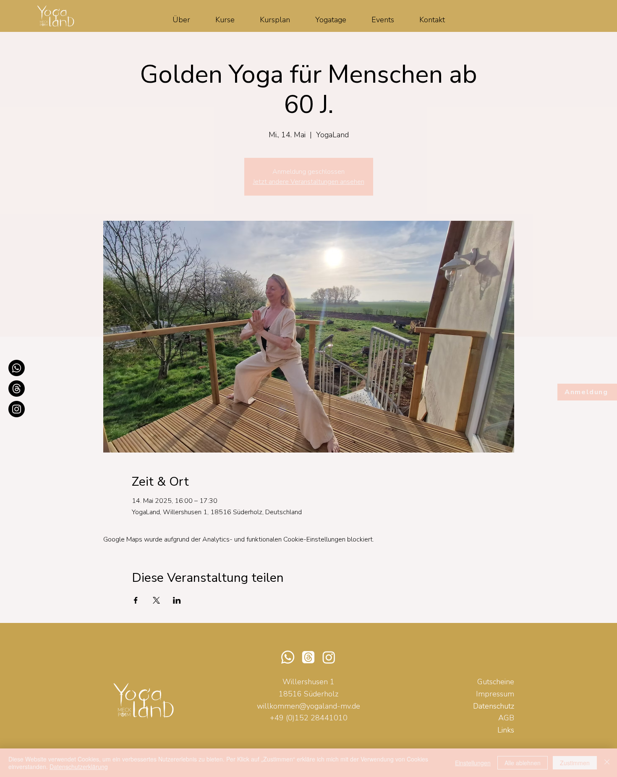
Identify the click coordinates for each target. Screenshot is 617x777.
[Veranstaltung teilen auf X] (156, 600)
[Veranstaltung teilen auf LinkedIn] (177, 600)
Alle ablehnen (523, 763)
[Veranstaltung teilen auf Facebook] (136, 600)
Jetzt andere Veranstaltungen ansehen (308, 181)
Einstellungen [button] (473, 763)
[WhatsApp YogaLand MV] (16, 368)
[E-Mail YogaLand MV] (16, 388)
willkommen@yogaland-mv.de (308, 706)
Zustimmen (575, 763)
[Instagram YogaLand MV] (16, 409)
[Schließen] (607, 762)
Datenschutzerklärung (79, 766)
